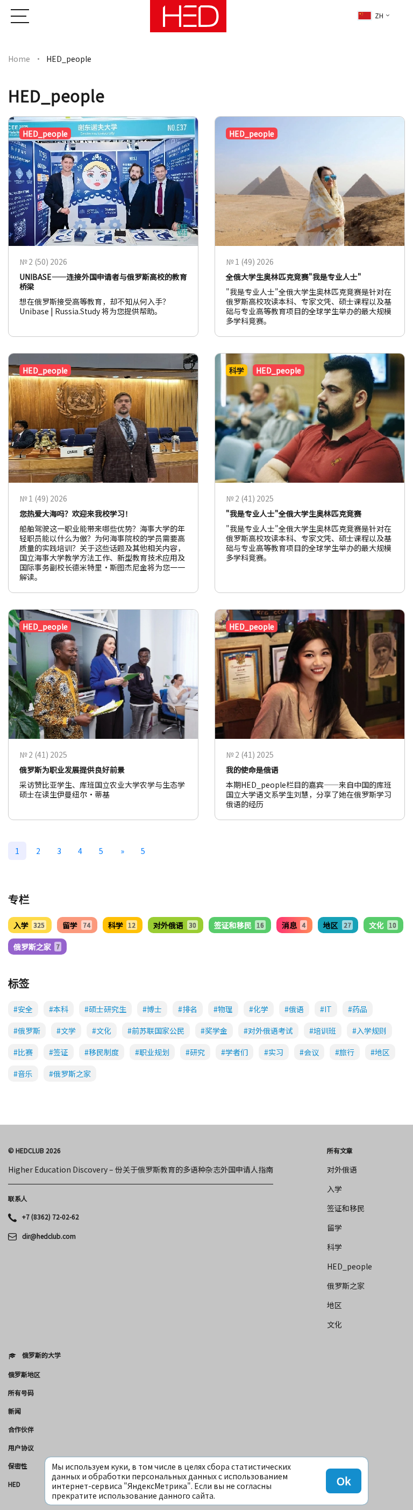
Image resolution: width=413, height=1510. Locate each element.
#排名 (187, 1009)
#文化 (101, 1030)
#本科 (58, 1009)
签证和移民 (239, 925)
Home (19, 58)
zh (379, 15)
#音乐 (23, 1073)
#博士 (152, 1009)
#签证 (58, 1052)
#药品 (357, 1009)
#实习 (273, 1052)
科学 (122, 925)
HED (14, 1484)
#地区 (380, 1052)
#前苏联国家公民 (155, 1030)
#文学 (66, 1030)
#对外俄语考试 (268, 1030)
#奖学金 (214, 1030)
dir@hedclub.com (49, 1236)
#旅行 (344, 1052)
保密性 (17, 1466)
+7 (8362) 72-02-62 (50, 1216)
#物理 (223, 1009)
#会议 (309, 1052)
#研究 (195, 1052)
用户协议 (21, 1447)
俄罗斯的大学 (41, 1355)
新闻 (14, 1411)
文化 (382, 925)
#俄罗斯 (26, 1030)
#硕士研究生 (105, 1009)
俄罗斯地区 (24, 1374)
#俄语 (294, 1009)
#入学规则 (369, 1030)
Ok (344, 1480)
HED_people (349, 1266)
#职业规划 (152, 1052)
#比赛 (23, 1052)
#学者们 (234, 1052)
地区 (337, 925)
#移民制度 (101, 1052)
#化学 (258, 1009)
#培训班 (322, 1030)
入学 (29, 925)
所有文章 (340, 1150)
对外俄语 (174, 925)
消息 (293, 925)
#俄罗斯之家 (70, 1073)
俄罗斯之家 (36, 946)
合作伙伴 (21, 1429)
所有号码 (21, 1392)
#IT (326, 1009)
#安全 (23, 1009)
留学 (76, 925)
